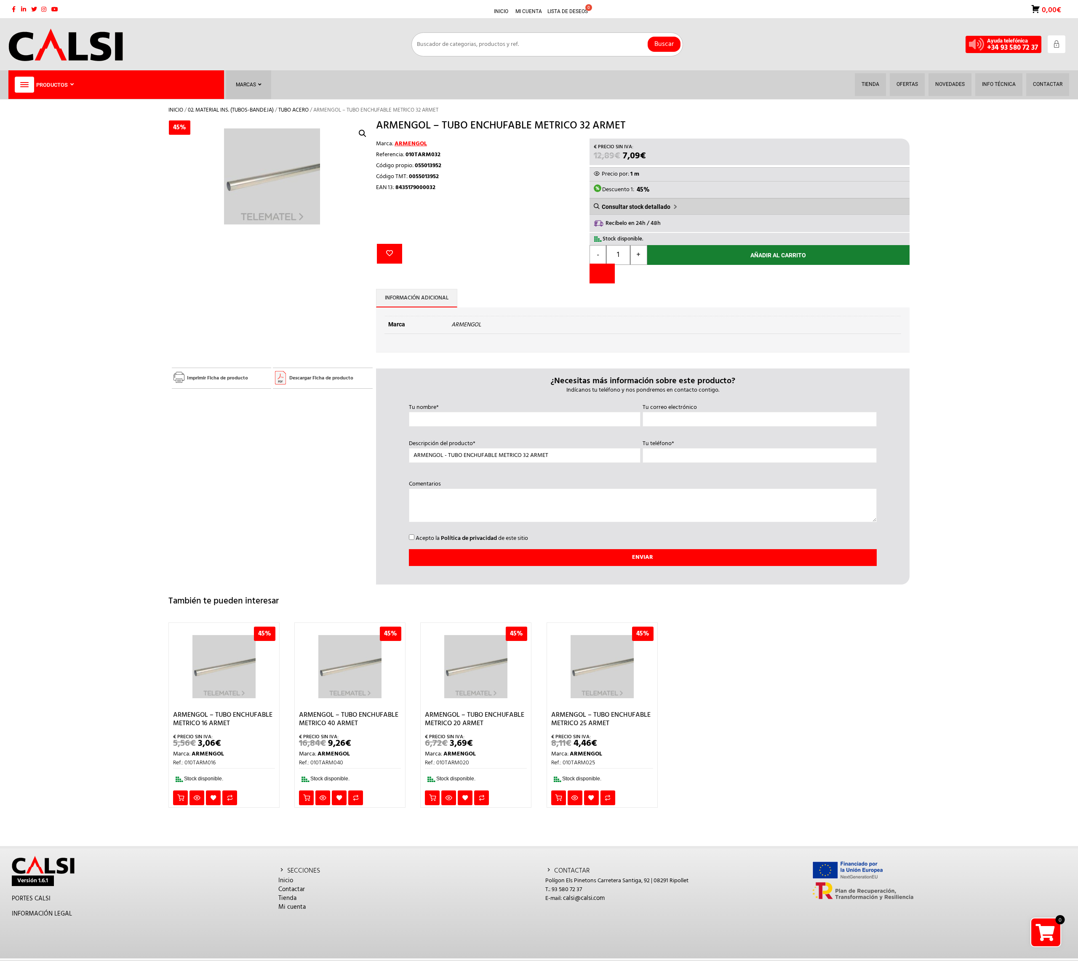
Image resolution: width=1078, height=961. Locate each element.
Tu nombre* (424, 407)
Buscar (664, 44)
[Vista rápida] (196, 797)
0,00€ (1050, 9)
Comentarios (425, 484)
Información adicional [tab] (416, 298)
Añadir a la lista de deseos (389, 254)
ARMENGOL (411, 144)
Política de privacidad (469, 538)
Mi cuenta (292, 907)
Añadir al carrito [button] (180, 797)
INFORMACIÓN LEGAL (42, 914)
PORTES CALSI (31, 899)
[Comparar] (602, 273)
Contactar (291, 889)
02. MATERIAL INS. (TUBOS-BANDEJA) (231, 110)
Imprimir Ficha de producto (217, 378)
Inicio (175, 110)
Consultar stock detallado (636, 206)
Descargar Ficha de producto (321, 378)
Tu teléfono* (658, 443)
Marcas (246, 85)
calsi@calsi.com (584, 898)
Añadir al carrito (778, 255)
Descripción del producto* (442, 443)
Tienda (287, 898)
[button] (362, 133)
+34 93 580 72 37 (1012, 48)
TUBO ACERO (293, 110)
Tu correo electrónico (670, 407)
